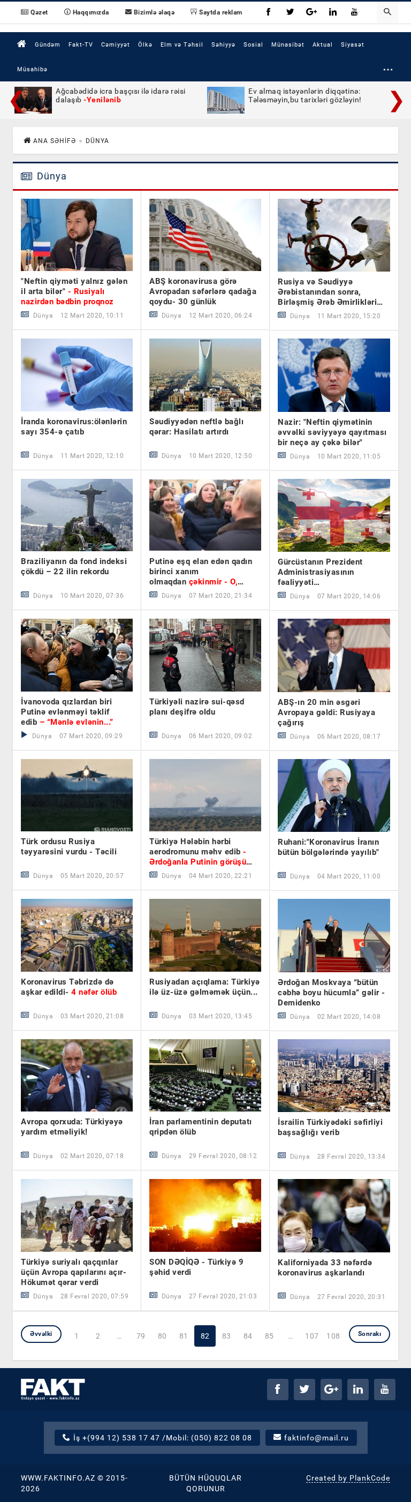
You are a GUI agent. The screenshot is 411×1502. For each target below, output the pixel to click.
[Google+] (312, 13)
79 (141, 1336)
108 (333, 1336)
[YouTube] (355, 13)
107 (312, 1336)
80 (162, 1336)
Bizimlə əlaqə (153, 12)
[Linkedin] (333, 13)
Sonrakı (370, 1334)
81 (183, 1336)
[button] (387, 12)
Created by (348, 1478)
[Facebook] (269, 13)
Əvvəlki (41, 1334)
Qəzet (38, 12)
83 (226, 1336)
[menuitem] (22, 44)
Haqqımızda (90, 12)
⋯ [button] (388, 69)
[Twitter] (290, 13)
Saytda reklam (219, 12)
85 (269, 1336)
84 (248, 1336)
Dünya (50, 176)
